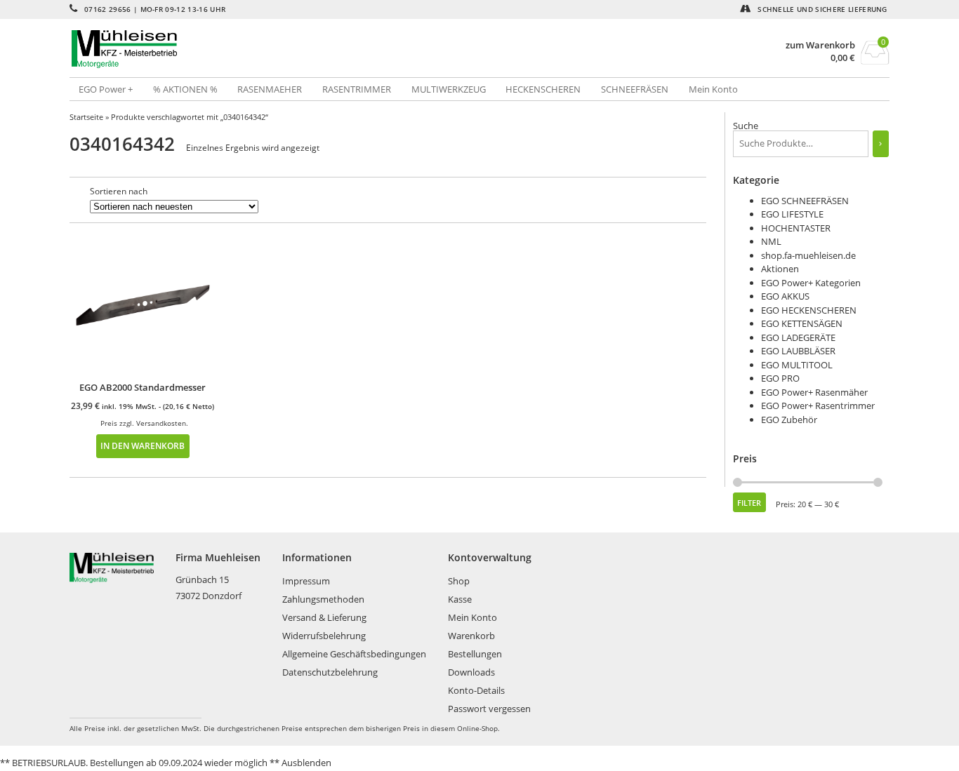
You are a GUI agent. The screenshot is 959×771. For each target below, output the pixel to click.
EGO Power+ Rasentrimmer (818, 405)
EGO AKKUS (785, 296)
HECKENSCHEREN (543, 89)
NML (771, 241)
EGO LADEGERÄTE (798, 337)
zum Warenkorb (820, 45)
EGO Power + (106, 89)
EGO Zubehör (789, 419)
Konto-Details (476, 690)
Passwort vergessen (489, 708)
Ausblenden (306, 762)
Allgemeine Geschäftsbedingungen (354, 654)
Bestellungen (475, 654)
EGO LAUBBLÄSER (798, 350)
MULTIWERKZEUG (448, 89)
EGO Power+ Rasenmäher (814, 392)
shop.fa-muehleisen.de (808, 255)
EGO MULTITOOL (797, 364)
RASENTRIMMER (356, 89)
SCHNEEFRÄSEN (634, 89)
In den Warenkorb (142, 445)
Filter (749, 502)
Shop (459, 581)
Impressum (306, 581)
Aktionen (780, 268)
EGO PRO (780, 378)
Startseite (86, 117)
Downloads (471, 672)
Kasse (460, 599)
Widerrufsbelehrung (324, 635)
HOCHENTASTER (796, 228)
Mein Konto (713, 89)
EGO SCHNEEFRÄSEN (805, 200)
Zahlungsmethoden (323, 599)
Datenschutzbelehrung (330, 672)
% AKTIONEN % (185, 89)
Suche (745, 125)
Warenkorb (471, 635)
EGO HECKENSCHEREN (809, 310)
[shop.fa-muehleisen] (274, 49)
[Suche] (881, 143)
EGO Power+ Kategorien (811, 282)
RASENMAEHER (269, 89)
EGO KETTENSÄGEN (801, 323)
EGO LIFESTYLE (792, 214)
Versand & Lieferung (324, 617)
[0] (875, 60)
